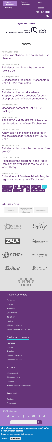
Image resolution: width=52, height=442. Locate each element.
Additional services (14, 359)
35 (45, 187)
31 (23, 186)
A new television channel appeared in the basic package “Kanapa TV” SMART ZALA (25, 136)
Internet (10, 304)
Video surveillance (14, 325)
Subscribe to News (10, 204)
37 (10, 190)
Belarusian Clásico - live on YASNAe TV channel (25, 56)
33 (34, 186)
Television (11, 308)
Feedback (41, 8)
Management (12, 373)
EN (47, 12)
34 (39, 186)
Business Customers (25, 3)
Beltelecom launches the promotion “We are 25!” (26, 150)
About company (13, 377)
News (39, 2)
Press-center (12, 403)
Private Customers (9, 3)
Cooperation (12, 381)
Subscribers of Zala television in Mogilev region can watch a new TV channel (26, 178)
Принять (5, 438)
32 (28, 186)
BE (42, 12)
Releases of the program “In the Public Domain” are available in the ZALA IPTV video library (25, 164)
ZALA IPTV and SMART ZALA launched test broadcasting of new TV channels (25, 122)
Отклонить (15, 438)
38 (16, 190)
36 (5, 190)
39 (21, 190)
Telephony (11, 317)
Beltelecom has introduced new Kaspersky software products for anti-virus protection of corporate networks (24, 95)
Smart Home (12, 313)
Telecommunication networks (19, 385)
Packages (11, 300)
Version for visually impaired (47, 16)
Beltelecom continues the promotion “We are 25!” (23, 69)
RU (37, 12)
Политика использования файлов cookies (17, 434)
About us (8, 8)
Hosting (10, 321)
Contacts (10, 399)
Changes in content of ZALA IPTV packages (22, 109)
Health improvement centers (18, 329)
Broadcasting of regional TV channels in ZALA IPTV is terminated (25, 81)
